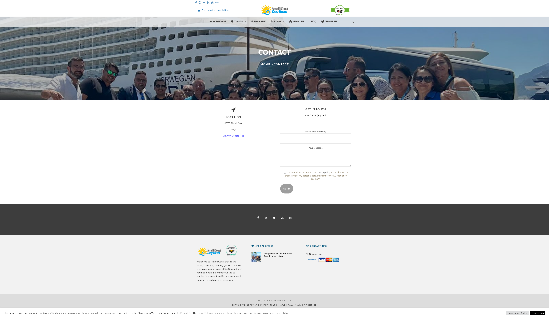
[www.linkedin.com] (209, 2)
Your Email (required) (315, 131)
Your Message (316, 148)
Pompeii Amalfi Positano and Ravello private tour (278, 254)
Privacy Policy (282, 300)
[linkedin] (266, 217)
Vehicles (298, 21)
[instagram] (290, 217)
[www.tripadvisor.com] (217, 2)
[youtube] (282, 217)
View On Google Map (233, 136)
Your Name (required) (315, 115)
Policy (268, 300)
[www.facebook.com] (196, 2)
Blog (277, 21)
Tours (238, 21)
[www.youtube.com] (213, 2)
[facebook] (258, 217)
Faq (313, 21)
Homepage (219, 21)
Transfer (259, 21)
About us (330, 21)
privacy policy (323, 172)
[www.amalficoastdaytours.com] (274, 9)
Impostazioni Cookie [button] (517, 313)
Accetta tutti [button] (538, 313)
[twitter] (274, 217)
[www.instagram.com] (200, 2)
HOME (265, 64)
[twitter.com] (205, 2)
